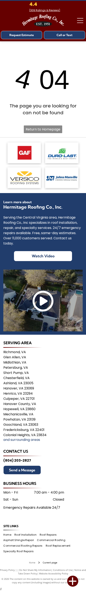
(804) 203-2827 (17, 460)
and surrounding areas (21, 439)
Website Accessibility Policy (53, 573)
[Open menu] (80, 20)
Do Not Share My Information (35, 570)
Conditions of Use (62, 570)
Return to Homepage (43, 129)
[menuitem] (8, 534)
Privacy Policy (7, 570)
